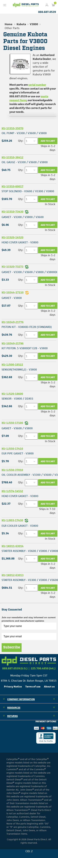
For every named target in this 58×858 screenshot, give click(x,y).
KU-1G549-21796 (13, 343)
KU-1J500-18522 (12, 364)
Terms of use (32, 686)
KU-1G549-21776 (13, 322)
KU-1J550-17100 (12, 423)
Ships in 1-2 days (48, 148)
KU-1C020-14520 (12, 237)
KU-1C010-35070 (12, 128)
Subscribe (11, 647)
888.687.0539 (47, 12)
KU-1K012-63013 (13, 575)
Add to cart (48, 140)
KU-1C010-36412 (12, 157)
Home (8, 24)
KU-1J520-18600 (12, 394)
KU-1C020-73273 (12, 266)
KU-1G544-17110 (13, 292)
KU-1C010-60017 (12, 186)
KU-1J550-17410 (12, 448)
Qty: (20, 140)
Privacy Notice (13, 686)
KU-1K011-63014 (13, 546)
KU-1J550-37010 (12, 470)
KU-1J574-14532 (12, 491)
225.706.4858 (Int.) (43, 668)
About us (49, 686)
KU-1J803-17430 (12, 520)
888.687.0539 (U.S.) (14, 668)
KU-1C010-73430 (12, 211)
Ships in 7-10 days (47, 511)
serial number (37, 84)
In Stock (50, 204)
